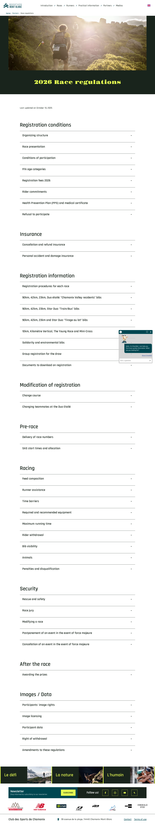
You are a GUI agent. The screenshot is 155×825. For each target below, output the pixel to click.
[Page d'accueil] (13, 5)
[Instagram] (115, 793)
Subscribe (68, 792)
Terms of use (140, 819)
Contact (128, 819)
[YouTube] (125, 793)
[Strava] (134, 793)
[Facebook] (105, 793)
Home (8, 13)
